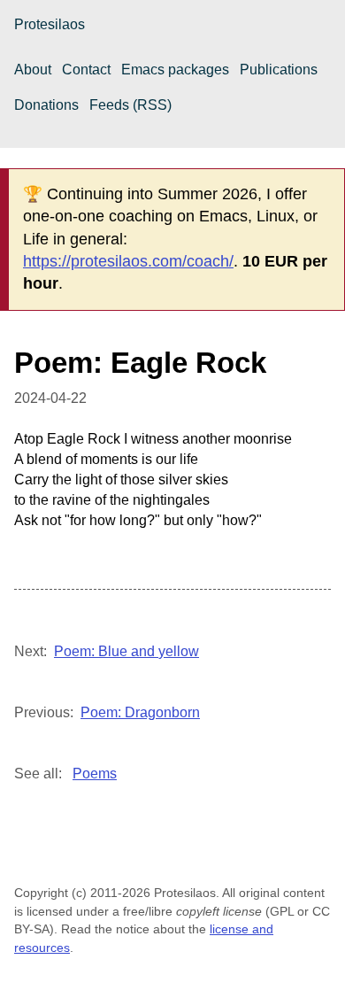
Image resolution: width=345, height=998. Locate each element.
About (32, 69)
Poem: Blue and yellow (126, 651)
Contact (86, 69)
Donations (46, 104)
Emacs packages (175, 69)
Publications (279, 69)
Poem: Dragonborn (140, 712)
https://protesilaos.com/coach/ (128, 261)
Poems (95, 773)
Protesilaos (49, 24)
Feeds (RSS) (130, 104)
